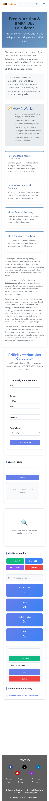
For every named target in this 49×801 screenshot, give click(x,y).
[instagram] (31, 773)
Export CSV (15, 561)
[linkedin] (38, 767)
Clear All (34, 567)
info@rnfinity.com (30, 793)
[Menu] (44, 4)
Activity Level (15, 428)
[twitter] (24, 767)
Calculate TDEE (25, 443)
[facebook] (10, 767)
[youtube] (17, 773)
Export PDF (33, 561)
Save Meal (24, 658)
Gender (13, 396)
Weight (12, 417)
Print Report (15, 567)
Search (23, 478)
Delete (24, 679)
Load (24, 672)
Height (12, 406)
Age (11, 385)
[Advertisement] (24, 728)
